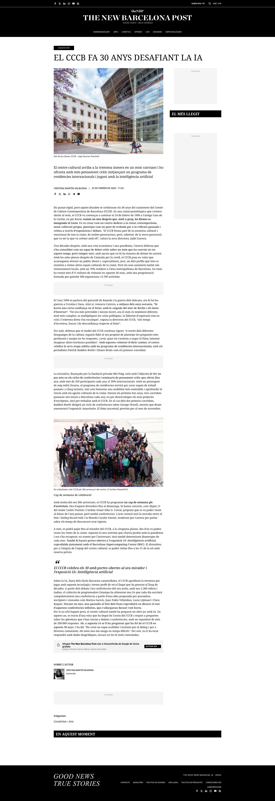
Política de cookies (155, 782)
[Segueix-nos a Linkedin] (64, 3)
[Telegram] (73, 194)
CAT (215, 3)
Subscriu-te (198, 3)
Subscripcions (214, 787)
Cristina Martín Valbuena (70, 188)
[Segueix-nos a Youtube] (73, 3)
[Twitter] (59, 194)
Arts (71, 721)
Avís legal (173, 782)
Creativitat (64, 48)
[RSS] (78, 3)
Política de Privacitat (192, 782)
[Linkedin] (64, 194)
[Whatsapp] (69, 194)
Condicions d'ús (213, 782)
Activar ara (151, 646)
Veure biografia (71, 673)
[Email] (78, 194)
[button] (210, 3)
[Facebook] (55, 194)
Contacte (125, 782)
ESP (219, 3)
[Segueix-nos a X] (59, 3)
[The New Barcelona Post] (77, 780)
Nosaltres (138, 782)
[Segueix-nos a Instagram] (68, 3)
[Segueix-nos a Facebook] (55, 3)
